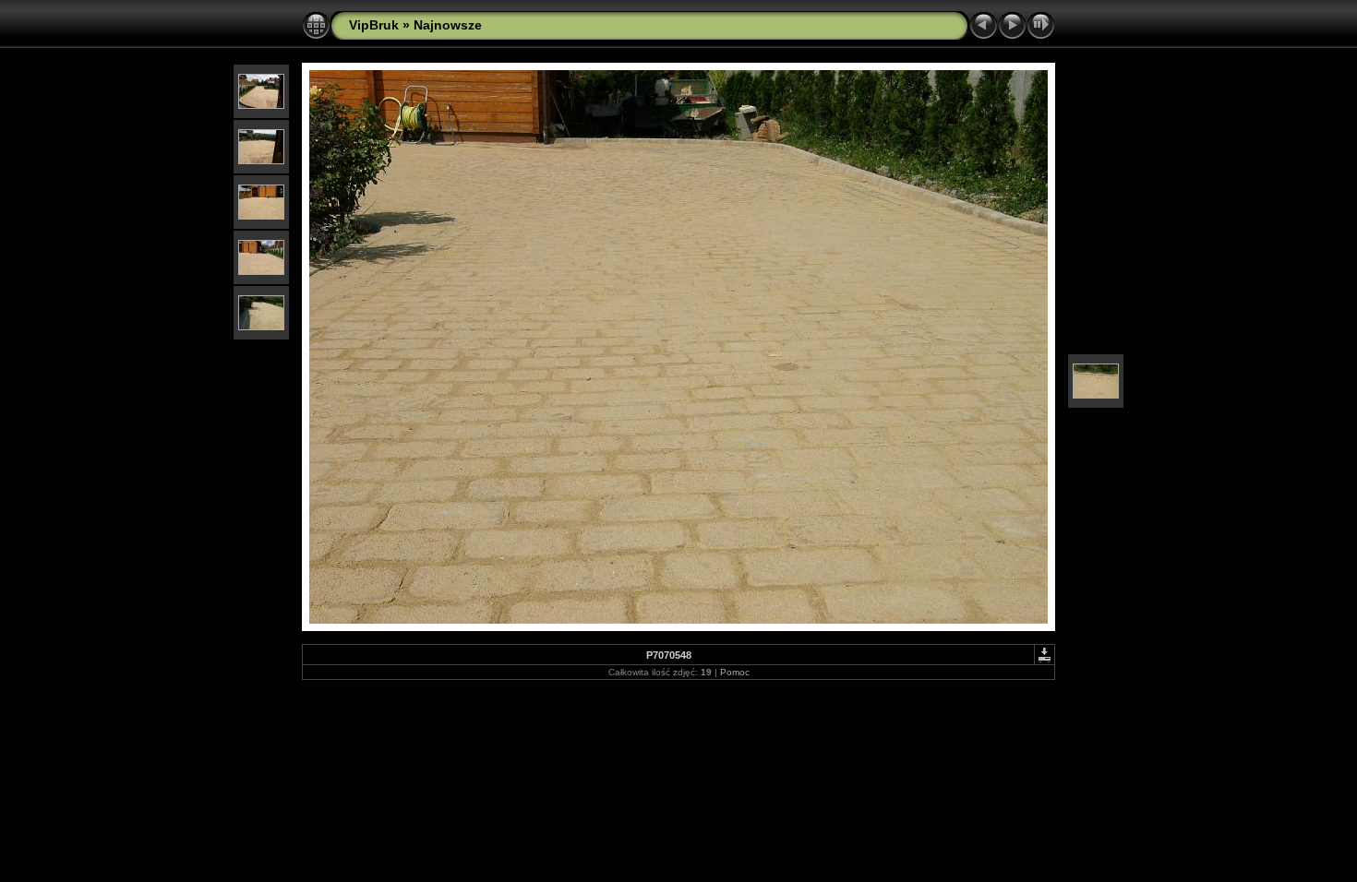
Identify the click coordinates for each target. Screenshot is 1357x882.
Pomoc (735, 672)
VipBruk (374, 25)
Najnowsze (448, 25)
